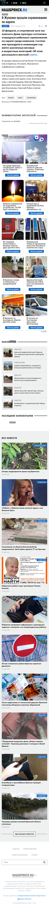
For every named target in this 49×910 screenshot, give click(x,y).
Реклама (34, 855)
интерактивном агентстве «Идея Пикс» (32, 896)
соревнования (31, 98)
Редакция (15, 849)
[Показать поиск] (44, 3)
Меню (45, 9)
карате (20, 98)
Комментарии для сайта (38, 123)
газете (33, 54)
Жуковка (11, 98)
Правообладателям (30, 849)
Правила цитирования (20, 855)
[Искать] (44, 862)
